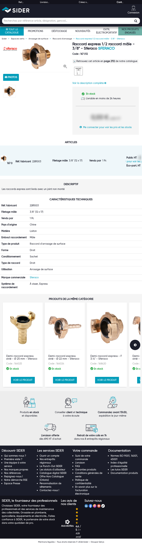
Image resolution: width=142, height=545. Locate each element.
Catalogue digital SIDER (53, 473)
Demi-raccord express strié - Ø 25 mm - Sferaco (21, 357)
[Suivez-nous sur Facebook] (90, 506)
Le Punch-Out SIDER (51, 466)
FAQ (77, 466)
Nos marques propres (16, 469)
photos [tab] (12, 77)
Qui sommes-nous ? (15, 455)
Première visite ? (13, 459)
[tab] (18, 450)
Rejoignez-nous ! (13, 476)
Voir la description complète (88, 83)
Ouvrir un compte (49, 455)
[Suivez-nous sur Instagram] (94, 506)
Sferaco (106, 48)
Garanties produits (85, 469)
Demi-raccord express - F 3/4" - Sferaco (106, 357)
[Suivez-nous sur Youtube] (99, 506)
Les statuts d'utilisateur (52, 469)
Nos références (12, 473)
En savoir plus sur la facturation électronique (86, 490)
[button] (65, 67)
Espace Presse (12, 483)
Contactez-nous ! (49, 490)
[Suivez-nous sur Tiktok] (103, 506)
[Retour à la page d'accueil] (15, 9)
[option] (36, 56)
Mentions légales (46, 542)
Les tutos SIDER (119, 469)
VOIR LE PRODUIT (23, 380)
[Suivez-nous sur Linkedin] (86, 506)
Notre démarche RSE (15, 479)
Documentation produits (124, 473)
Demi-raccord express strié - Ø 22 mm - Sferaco (63, 357)
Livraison (80, 462)
